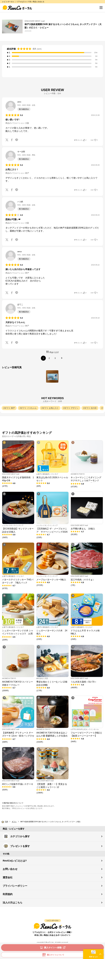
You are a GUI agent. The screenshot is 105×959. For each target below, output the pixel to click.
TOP (6, 822)
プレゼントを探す (20, 846)
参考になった (80, 140)
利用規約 (8, 894)
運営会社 (8, 877)
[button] (93, 954)
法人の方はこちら (12, 902)
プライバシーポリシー (15, 885)
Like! (94, 140)
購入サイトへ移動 (53, 947)
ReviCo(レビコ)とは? (15, 860)
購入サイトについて (55, 955)
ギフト (14, 822)
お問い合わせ (10, 869)
